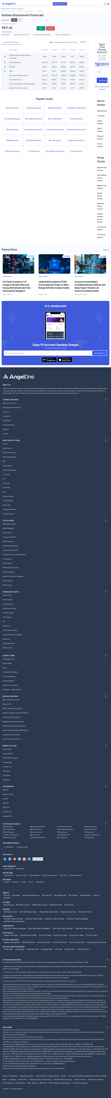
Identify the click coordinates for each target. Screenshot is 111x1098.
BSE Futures (68, 905)
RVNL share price (35, 832)
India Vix (96, 895)
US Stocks (6, 474)
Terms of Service (55, 1068)
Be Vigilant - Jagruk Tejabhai (12, 689)
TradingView (40, 882)
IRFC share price (8, 826)
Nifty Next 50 (47, 895)
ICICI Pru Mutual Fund (76, 942)
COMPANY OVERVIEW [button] (10, 400)
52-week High (7, 762)
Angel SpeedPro (34, 875)
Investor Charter (80, 1079)
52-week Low (7, 766)
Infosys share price (90, 829)
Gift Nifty (7, 898)
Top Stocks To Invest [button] (11, 824)
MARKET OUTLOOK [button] (10, 746)
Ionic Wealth (20, 868)
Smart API (63, 875)
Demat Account (8, 600)
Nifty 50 (7, 895)
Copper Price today (11, 935)
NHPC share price (35, 829)
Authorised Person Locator (12, 739)
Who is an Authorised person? (12, 708)
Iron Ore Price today (76, 935)
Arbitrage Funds (47, 949)
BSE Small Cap (85, 895)
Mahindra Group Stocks (100, 206)
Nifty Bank (16, 895)
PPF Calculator (8, 581)
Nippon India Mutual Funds (96, 942)
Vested (31, 882)
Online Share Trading (9, 608)
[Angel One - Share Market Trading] (9, 3)
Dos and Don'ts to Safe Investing (47, 1076)
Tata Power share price (37, 837)
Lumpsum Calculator (9, 537)
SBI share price (35, 835)
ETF (4, 479)
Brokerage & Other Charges (12, 407)
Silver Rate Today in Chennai (62, 928)
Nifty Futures (8, 905)
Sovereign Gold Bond (9, 509)
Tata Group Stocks (101, 228)
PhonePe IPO (7, 812)
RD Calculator (7, 563)
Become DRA (7, 704)
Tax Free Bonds (8, 500)
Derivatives (6, 626)
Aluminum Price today (28, 935)
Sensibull (7, 882)
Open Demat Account (60, 4)
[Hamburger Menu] (108, 4)
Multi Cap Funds (83, 949)
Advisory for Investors (95, 1079)
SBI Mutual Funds (28, 942)
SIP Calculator (7, 533)
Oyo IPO (5, 799)
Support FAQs (23, 847)
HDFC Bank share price (37, 826)
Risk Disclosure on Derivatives (60, 1083)
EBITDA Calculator (9, 572)
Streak (23, 882)
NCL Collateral (8, 1083)
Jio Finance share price (91, 835)
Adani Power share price (65, 829)
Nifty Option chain (10, 912)
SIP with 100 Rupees (9, 452)
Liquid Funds (19, 949)
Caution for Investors (80, 1083)
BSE (20, 20)
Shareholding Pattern (42, 34)
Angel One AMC (9, 868)
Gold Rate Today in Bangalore (14, 921)
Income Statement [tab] (11, 42)
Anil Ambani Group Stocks (101, 177)
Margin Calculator (8, 528)
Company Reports (9, 681)
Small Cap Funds (33, 949)
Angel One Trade (21, 875)
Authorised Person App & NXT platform (16, 730)
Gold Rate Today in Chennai (54, 919)
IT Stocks (101, 116)
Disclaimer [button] (7, 1027)
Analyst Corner (7, 648)
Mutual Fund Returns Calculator (13, 576)
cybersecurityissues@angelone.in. (65, 1061)
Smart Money (7, 663)
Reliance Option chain (68, 912)
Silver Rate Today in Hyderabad (15, 928)
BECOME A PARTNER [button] (10, 696)
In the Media (6, 420)
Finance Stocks (100, 137)
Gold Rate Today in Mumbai (13, 919)
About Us (6, 412)
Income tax (6, 639)
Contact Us (6, 416)
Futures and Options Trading (12, 635)
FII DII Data (6, 780)
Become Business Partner (11, 700)
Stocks (5, 444)
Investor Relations (9, 425)
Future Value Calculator (10, 550)
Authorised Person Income (11, 717)
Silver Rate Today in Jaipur (84, 928)
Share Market (7, 617)
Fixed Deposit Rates (75, 875)
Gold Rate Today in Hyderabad (77, 919)
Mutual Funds (7, 448)
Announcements (8, 753)
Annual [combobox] (82, 42)
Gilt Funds (58, 949)
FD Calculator (7, 559)
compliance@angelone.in (34, 1056)
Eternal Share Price (63, 835)
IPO (4, 621)
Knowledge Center (9, 659)
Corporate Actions (21, 34)
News (4, 668)
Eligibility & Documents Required (13, 721)
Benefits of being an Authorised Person (15, 713)
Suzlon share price (9, 829)
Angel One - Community (10, 685)
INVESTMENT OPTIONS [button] (11, 440)
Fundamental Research (10, 672)
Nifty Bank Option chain (28, 912)
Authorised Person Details (11, 735)
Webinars (6, 429)
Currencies (6, 483)
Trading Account (8, 604)
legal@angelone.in (59, 1063)
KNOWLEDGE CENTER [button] (11, 592)
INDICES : (6, 893)
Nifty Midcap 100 (60, 895)
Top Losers (6, 775)
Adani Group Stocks (102, 168)
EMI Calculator (7, 585)
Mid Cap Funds (70, 949)
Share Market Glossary (10, 758)
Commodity (6, 487)
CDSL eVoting (20, 1083)
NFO (4, 461)
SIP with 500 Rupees (9, 457)
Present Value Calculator (11, 567)
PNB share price (62, 832)
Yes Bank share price (9, 837)
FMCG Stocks (100, 129)
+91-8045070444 (38, 1061)
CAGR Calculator (8, 541)
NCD (4, 492)
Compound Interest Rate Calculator (14, 554)
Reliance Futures (56, 905)
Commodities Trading (10, 630)
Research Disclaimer (10, 1076)
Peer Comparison (63, 34)
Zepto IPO (6, 807)
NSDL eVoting (32, 1083)
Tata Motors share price (11, 835)
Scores (63, 1076)
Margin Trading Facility (49, 875)
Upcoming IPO (7, 466)
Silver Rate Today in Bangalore (39, 928)
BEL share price (62, 837)
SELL (50, 28)
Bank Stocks (102, 111)
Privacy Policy (42, 1068)
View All (106, 250)
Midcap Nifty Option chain (48, 912)
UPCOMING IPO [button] (8, 786)
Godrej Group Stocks (100, 195)
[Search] (105, 4)
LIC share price (89, 837)
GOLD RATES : (8, 916)
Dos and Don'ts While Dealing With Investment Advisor (87, 1076)
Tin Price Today (91, 935)
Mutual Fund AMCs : (11, 940)
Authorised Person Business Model (14, 726)
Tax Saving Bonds (9, 514)
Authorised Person (9, 643)
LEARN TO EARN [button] (9, 655)
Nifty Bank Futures (23, 905)
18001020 (10, 847)
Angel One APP (9, 875)
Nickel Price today (60, 935)
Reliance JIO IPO (8, 794)
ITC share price (89, 832)
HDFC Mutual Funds (60, 942)
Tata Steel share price (64, 826)
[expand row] (4, 56)
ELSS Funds (8, 949)
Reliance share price (90, 826)
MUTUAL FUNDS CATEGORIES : (14, 947)
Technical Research (9, 676)
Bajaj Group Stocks (101, 186)
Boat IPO (6, 803)
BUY (40, 28)
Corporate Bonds (8, 496)
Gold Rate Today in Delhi (34, 919)
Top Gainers (7, 771)
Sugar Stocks (100, 122)
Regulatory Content (27, 1076)
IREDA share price (8, 832)
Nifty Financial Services (30, 895)
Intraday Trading (8, 613)
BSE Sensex (73, 895)
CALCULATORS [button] (8, 520)
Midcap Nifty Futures (39, 905)
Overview (5, 34)
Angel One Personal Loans (63, 1079)
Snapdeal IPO (7, 816)
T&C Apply (12, 1079)
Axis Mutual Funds (43, 942)
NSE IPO (5, 790)
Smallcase (15, 882)
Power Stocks (100, 145)
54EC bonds (7, 505)
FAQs (4, 1079)
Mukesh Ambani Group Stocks (100, 218)
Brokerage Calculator (10, 524)
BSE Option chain (85, 912)
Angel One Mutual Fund (12, 942)
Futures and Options (9, 470)
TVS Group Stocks (101, 236)
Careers (5, 434)
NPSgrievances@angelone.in (12, 1059)
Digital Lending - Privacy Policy (40, 1079)
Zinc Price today (45, 935)
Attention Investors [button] (12, 960)
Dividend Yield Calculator (11, 546)
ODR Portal (43, 1083)
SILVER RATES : (8, 926)
